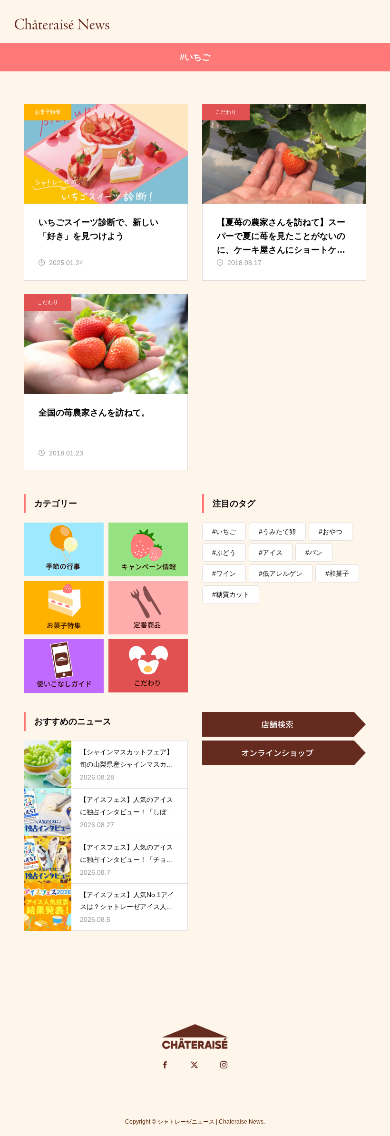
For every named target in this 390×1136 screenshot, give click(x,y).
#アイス (271, 552)
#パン (313, 552)
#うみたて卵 (277, 531)
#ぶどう (224, 552)
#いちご (224, 531)
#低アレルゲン (280, 573)
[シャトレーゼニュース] (62, 23)
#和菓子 (337, 573)
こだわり (225, 112)
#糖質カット (230, 594)
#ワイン (224, 573)
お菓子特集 (48, 112)
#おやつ (330, 531)
